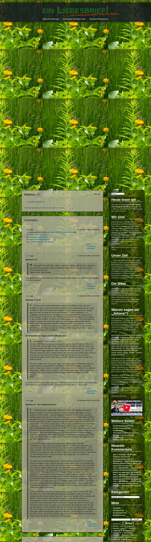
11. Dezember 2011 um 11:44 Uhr (88, 255)
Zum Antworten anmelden (91, 246)
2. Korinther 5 (117, 537)
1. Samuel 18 (133, 535)
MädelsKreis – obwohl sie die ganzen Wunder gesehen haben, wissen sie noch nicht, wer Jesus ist (127, 463)
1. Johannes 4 (116, 524)
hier (120, 228)
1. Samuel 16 (125, 535)
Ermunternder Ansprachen (123, 426)
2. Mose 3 (134, 537)
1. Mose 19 (130, 526)
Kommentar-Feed (119, 513)
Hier (113, 247)
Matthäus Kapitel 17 (36, 202)
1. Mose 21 (115, 528)
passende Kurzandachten (39, 239)
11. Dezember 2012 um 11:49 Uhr (88, 296)
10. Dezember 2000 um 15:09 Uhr (88, 229)
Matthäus (43, 208)
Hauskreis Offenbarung (98, 19)
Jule (114, 454)
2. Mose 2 (127, 537)
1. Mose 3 (128, 523)
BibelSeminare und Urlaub (123, 440)
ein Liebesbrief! (75, 9)
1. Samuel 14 (127, 533)
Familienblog (118, 430)
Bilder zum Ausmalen (38, 235)
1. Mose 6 (114, 526)
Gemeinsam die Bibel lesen (74, 19)
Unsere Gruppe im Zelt (121, 428)
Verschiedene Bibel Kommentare (125, 433)
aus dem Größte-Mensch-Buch (60, 232)
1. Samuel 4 (116, 533)
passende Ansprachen (38, 237)
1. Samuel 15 (115, 535)
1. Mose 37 (123, 528)
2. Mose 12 (115, 539)
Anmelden (117, 508)
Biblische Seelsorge (51, 19)
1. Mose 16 (122, 526)
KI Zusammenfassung (121, 459)
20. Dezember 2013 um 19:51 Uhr (88, 400)
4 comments (60, 208)
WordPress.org (119, 515)
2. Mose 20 (125, 539)
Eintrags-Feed (118, 510)
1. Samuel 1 (132, 528)
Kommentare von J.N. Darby (40, 242)
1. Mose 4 (137, 523)
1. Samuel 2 (116, 530)
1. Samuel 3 (128, 530)
